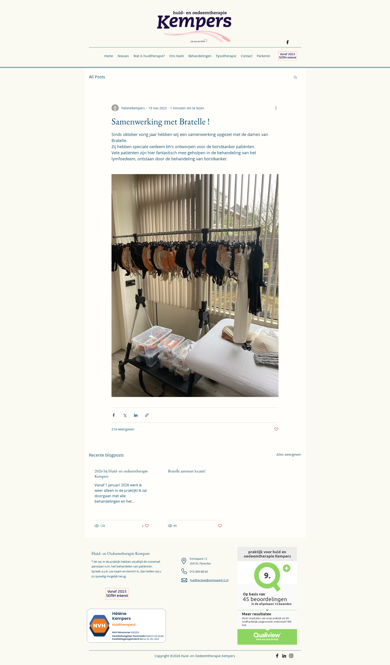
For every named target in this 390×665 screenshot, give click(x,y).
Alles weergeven (288, 454)
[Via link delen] (147, 415)
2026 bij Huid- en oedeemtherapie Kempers (121, 473)
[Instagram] (291, 655)
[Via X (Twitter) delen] (125, 415)
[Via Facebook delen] (113, 415)
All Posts (97, 76)
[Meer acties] (276, 108)
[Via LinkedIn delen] (136, 415)
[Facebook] (287, 42)
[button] (149, 56)
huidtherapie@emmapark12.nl (209, 580)
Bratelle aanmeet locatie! (187, 471)
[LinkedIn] (284, 655)
